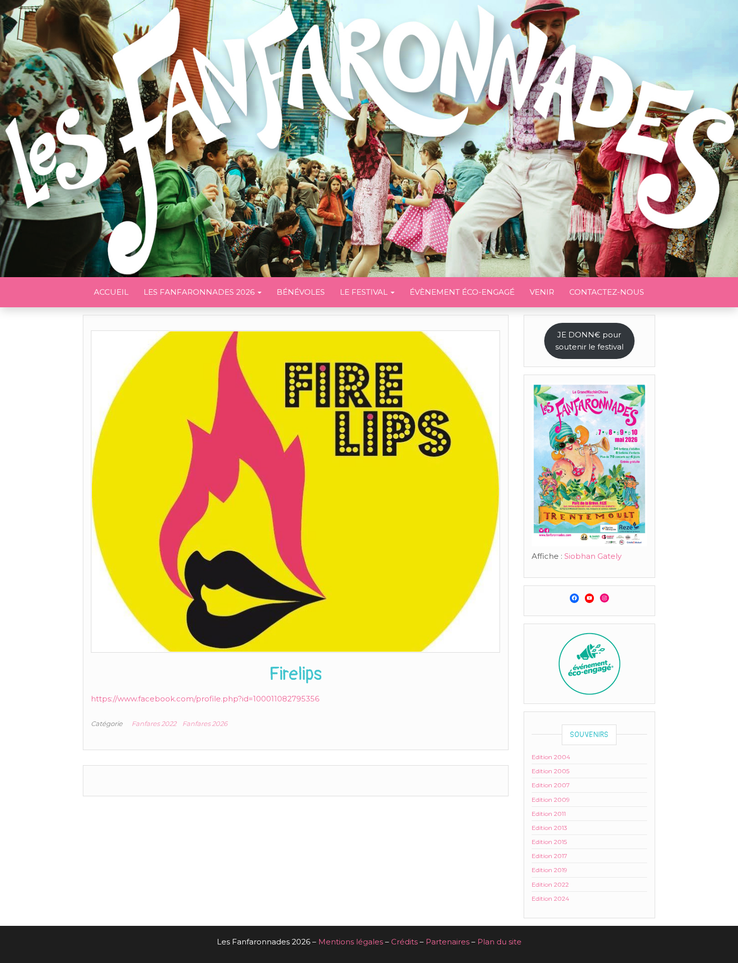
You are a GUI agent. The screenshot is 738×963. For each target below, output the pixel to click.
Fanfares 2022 (154, 723)
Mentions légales (350, 941)
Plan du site (499, 941)
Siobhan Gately (593, 556)
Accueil (111, 292)
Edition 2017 (549, 856)
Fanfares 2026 (204, 723)
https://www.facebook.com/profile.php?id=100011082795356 (205, 698)
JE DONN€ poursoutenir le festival (589, 340)
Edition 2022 (550, 884)
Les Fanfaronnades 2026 (200, 292)
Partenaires (447, 941)
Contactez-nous (606, 292)
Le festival (365, 292)
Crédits (404, 941)
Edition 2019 (549, 870)
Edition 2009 (551, 799)
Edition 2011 (549, 813)
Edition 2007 (551, 785)
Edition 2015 (549, 842)
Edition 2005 (550, 771)
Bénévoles (301, 292)
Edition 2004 (551, 757)
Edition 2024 (550, 898)
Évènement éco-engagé (462, 292)
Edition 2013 (549, 827)
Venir (542, 292)
